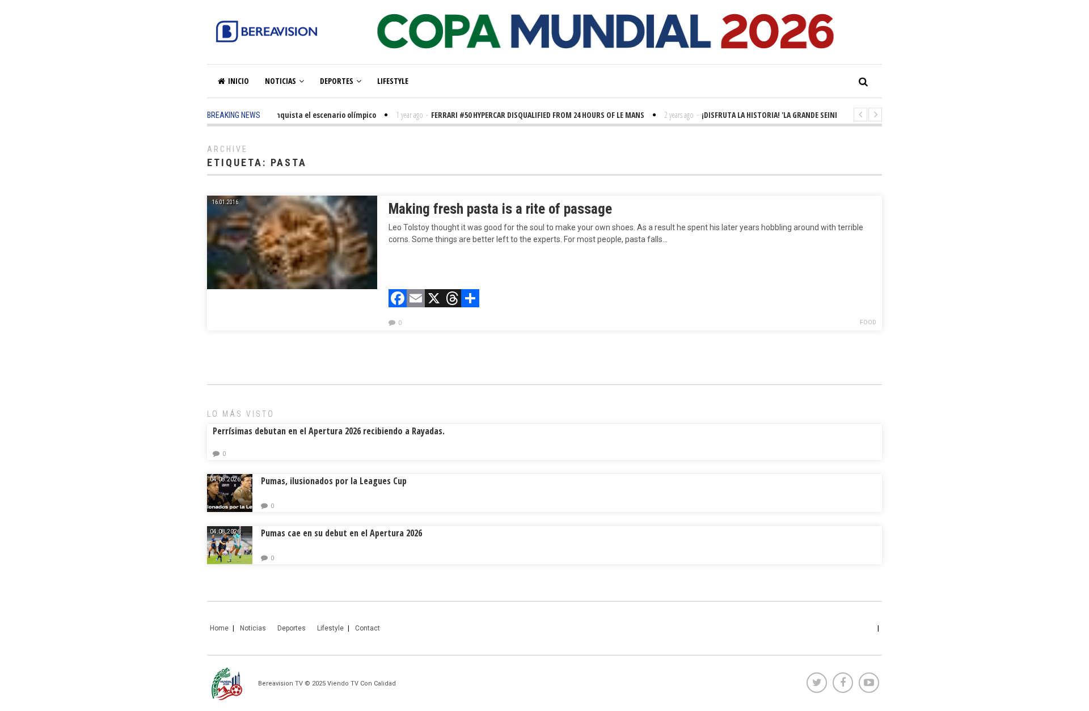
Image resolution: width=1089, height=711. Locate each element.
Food (868, 322)
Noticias (280, 80)
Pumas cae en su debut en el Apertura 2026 (341, 533)
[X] (434, 299)
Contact (367, 628)
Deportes (336, 80)
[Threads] (452, 299)
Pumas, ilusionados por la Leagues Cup (334, 481)
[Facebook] (398, 299)
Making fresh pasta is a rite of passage (500, 209)
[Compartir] (470, 299)
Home (219, 628)
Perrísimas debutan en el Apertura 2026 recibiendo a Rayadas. (329, 431)
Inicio (238, 80)
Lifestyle (392, 80)
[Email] (416, 299)
